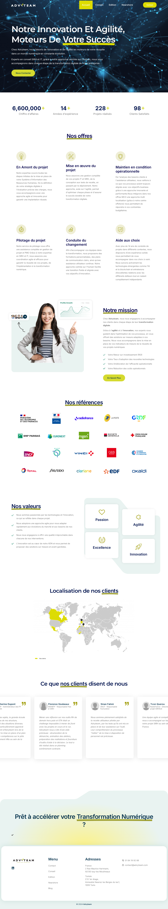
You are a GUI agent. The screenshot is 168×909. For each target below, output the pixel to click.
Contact (149, 5)
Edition (112, 5)
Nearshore (127, 5)
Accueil (86, 5)
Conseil (99, 5)
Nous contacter (23, 73)
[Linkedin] (12, 868)
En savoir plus (114, 378)
